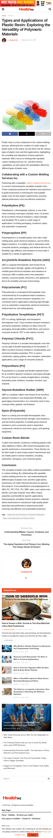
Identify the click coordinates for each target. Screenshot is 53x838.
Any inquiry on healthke (11, 819)
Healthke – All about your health (20, 815)
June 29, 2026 (19, 651)
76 (27, 662)
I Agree (33, 835)
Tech (8, 805)
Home (4, 16)
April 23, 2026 (19, 662)
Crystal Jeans (9, 629)
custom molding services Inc (38, 183)
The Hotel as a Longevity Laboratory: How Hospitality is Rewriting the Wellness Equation (31, 691)
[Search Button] (48, 778)
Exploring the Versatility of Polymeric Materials (26, 515)
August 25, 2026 (10, 728)
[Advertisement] (26, 70)
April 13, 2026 (19, 684)
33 (27, 651)
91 (19, 728)
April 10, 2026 (19, 697)
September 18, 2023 (29, 40)
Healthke (30, 805)
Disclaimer (36, 819)
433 (31, 629)
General (10, 16)
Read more (8, 640)
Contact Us (26, 819)
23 (27, 673)
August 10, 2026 (22, 629)
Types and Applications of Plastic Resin (18, 518)
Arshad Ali (13, 40)
